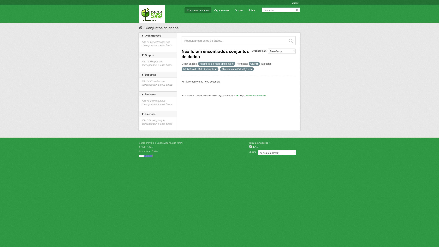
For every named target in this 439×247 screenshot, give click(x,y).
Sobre (251, 10)
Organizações (221, 10)
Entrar (295, 2)
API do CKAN (146, 147)
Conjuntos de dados (198, 10)
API (237, 95)
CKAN (254, 146)
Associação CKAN (148, 151)
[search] (291, 40)
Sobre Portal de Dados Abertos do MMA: (161, 142)
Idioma (253, 152)
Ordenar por (259, 50)
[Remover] (233, 63)
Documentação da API (255, 95)
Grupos (239, 10)
